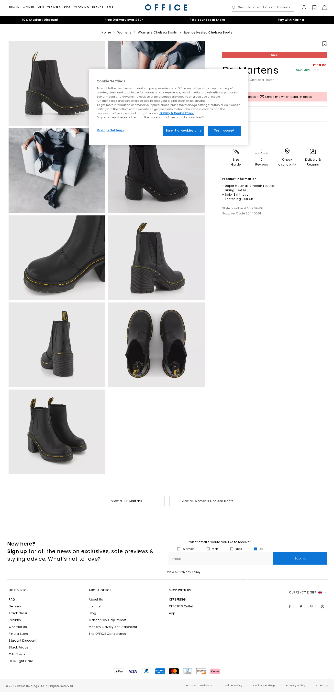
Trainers (54, 7)
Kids (67, 7)
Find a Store (18, 634)
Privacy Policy (295, 685)
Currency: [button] (302, 592)
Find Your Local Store (207, 20)
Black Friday (19, 647)
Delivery (15, 606)
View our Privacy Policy (183, 572)
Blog (92, 613)
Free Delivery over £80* (124, 20)
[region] (168, 107)
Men (41, 7)
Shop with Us (180, 590)
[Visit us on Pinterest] (302, 606)
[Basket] (321, 7)
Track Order (18, 613)
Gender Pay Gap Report (107, 620)
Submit (300, 558)
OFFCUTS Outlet (181, 606)
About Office (100, 590)
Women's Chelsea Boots (157, 32)
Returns (15, 620)
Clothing (81, 7)
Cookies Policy (232, 685)
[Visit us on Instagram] (312, 606)
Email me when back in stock (288, 97)
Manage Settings (110, 130)
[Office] (167, 7)
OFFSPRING (177, 599)
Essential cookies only (183, 131)
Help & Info (18, 590)
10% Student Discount (40, 20)
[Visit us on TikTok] (323, 606)
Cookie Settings (264, 685)
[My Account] (301, 7)
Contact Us (18, 627)
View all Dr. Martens (126, 501)
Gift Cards (17, 654)
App (172, 613)
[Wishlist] (311, 7)
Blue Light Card (21, 661)
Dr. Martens (250, 70)
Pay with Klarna (291, 20)
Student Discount (22, 640)
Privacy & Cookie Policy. (176, 113)
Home (106, 32)
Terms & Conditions (198, 685)
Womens (124, 32)
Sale (110, 7)
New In (14, 7)
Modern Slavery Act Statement (113, 627)
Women (28, 7)
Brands (97, 7)
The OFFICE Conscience (107, 634)
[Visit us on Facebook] (291, 606)
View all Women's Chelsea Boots (207, 501)
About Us (96, 599)
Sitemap (322, 685)
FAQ (12, 599)
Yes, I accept (224, 131)
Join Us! (95, 606)
